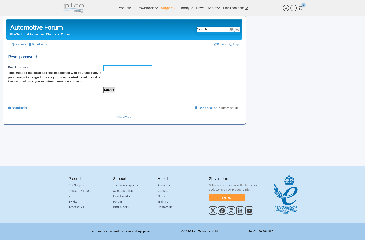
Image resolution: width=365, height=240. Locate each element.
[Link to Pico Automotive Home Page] (73, 8)
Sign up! (227, 197)
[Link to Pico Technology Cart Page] (300, 8)
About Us (164, 185)
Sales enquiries (123, 190)
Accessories (76, 207)
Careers (163, 190)
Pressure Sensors (79, 190)
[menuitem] (235, 44)
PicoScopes (76, 185)
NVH (71, 196)
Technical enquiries (125, 185)
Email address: (19, 67)
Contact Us (165, 207)
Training (163, 201)
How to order (121, 196)
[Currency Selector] (293, 8)
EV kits (72, 201)
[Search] (286, 8)
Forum (117, 201)
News (161, 196)
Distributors (121, 207)
